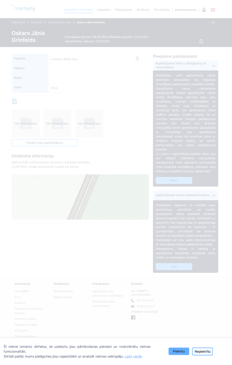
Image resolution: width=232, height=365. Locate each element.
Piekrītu (179, 351)
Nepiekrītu (203, 351)
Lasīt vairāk (133, 356)
